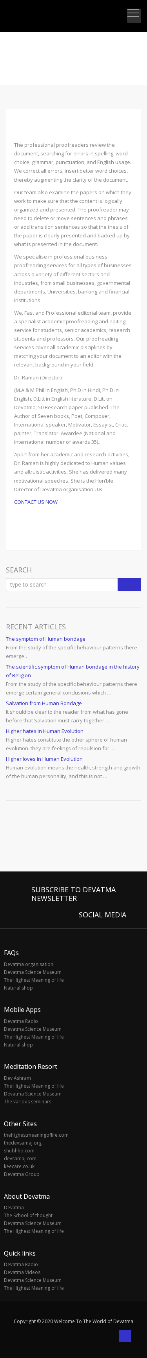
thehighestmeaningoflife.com (36, 1135)
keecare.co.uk (19, 1166)
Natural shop (18, 987)
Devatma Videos (22, 1272)
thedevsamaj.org (23, 1142)
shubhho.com (19, 1150)
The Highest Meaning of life (34, 980)
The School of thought (28, 1215)
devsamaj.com (20, 1158)
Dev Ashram (17, 1078)
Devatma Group (22, 1174)
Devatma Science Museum (33, 972)
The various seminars (27, 1101)
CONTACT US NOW (36, 501)
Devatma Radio (21, 1021)
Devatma (14, 1207)
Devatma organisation (28, 964)
